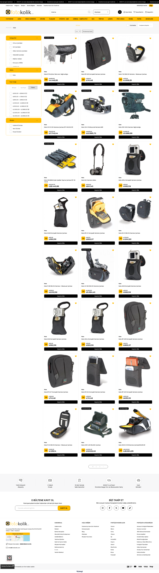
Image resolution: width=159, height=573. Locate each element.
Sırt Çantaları (17, 47)
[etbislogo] (9, 558)
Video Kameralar (142, 547)
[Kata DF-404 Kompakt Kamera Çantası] (98, 371)
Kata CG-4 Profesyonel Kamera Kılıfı (92, 127)
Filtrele (33, 87)
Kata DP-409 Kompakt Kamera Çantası (131, 339)
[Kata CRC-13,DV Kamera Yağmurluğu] (135, 106)
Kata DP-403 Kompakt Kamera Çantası (131, 392)
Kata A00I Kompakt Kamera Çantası (130, 286)
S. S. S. (56, 550)
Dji (111, 537)
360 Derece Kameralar (143, 531)
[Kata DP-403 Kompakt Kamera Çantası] (135, 371)
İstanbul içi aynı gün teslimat (93, 2)
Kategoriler (13, 38)
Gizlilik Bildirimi (59, 537)
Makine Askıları (17, 59)
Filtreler (12, 120)
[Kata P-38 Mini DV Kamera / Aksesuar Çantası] (61, 265)
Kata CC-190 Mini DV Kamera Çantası (92, 286)
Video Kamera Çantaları (20, 51)
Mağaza (17, 5)
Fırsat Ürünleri (17, 132)
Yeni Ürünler (16, 128)
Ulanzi (112, 544)
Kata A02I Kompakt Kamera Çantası (55, 339)
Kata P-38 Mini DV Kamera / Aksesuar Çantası (58, 286)
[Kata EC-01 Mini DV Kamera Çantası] (135, 212)
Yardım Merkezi (59, 552)
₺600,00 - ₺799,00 (20, 96)
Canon (112, 526)
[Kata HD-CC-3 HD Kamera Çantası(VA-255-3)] (135, 424)
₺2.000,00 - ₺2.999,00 (21, 109)
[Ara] (89, 12)
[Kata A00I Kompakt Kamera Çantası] (135, 265)
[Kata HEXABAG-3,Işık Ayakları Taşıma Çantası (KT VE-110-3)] (61, 159)
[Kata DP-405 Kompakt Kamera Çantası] (98, 53)
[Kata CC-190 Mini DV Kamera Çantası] (98, 265)
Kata (14, 75)
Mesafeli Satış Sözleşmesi (62, 534)
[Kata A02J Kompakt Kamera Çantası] (98, 318)
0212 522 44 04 (142, 5)
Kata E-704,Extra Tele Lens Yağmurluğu (56, 74)
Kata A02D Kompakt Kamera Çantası (55, 233)
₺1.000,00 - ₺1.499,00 (20, 103)
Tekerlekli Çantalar (18, 55)
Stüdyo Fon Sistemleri (143, 550)
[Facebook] (109, 508)
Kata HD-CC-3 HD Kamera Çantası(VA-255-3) (132, 445)
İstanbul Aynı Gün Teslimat (51, 5)
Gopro (112, 542)
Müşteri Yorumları (87, 537)
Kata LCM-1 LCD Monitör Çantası (91, 445)
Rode (112, 550)
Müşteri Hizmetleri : (19, 544)
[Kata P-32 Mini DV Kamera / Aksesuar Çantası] (135, 53)
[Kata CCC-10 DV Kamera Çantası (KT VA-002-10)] (61, 106)
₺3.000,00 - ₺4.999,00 (21, 112)
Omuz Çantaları (17, 43)
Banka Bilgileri (31, 5)
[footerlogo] (17, 523)
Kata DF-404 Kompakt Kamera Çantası (93, 392)
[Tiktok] (129, 508)
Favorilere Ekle (76, 38)
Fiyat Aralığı (13, 82)
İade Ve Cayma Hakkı (61, 542)
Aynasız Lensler (141, 529)
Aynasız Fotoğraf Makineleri (145, 526)
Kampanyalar (86, 529)
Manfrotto (114, 547)
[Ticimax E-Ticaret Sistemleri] (79, 572)
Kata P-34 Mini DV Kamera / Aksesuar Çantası (58, 445)
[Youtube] (123, 508)
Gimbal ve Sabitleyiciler (143, 555)
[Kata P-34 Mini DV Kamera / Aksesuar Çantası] (61, 424)
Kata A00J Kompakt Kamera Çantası (130, 180)
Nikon (112, 529)
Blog (83, 531)
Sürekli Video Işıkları (142, 537)
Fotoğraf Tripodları (142, 544)
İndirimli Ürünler (18, 125)
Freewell (113, 555)
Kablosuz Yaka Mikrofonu (144, 542)
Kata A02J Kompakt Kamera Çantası (92, 339)
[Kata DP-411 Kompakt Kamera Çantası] (98, 212)
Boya (112, 552)
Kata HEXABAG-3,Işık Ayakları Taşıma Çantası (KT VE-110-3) (60, 181)
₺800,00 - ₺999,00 (20, 100)
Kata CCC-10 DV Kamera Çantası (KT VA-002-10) (58, 127)
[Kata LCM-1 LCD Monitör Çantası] (98, 424)
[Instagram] (102, 508)
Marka (11, 70)
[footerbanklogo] (139, 567)
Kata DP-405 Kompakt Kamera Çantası (93, 74)
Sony (112, 531)
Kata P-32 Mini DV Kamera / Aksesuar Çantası (133, 74)
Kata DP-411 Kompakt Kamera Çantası (93, 233)
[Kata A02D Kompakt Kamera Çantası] (61, 212)
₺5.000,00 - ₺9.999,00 (21, 116)
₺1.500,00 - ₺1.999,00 (20, 106)
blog (151, 5)
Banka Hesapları (59, 531)
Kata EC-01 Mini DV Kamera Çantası (129, 233)
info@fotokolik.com (14, 547)
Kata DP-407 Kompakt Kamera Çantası (56, 392)
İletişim (23, 5)
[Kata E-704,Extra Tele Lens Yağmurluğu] (61, 53)
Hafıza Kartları (141, 552)
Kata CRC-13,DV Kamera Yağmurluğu (130, 127)
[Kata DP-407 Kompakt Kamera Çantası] (61, 371)
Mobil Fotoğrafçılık (142, 539)
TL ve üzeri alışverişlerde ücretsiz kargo (120, 2)
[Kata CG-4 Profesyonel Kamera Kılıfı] (98, 106)
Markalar (39, 5)
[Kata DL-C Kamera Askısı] (98, 159)
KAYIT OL (63, 508)
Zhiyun (113, 534)
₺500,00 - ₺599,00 (20, 93)
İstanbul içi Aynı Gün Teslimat (90, 526)
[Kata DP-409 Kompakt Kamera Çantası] (135, 318)
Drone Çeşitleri (141, 534)
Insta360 (113, 539)
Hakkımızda (9, 5)
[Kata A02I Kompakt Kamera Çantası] (61, 318)
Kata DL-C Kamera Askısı (88, 180)
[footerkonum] (18, 537)
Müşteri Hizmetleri (60, 544)
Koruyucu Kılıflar (18, 63)
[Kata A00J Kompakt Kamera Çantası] (135, 159)
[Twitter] (116, 508)
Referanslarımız (59, 547)
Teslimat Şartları (59, 539)
